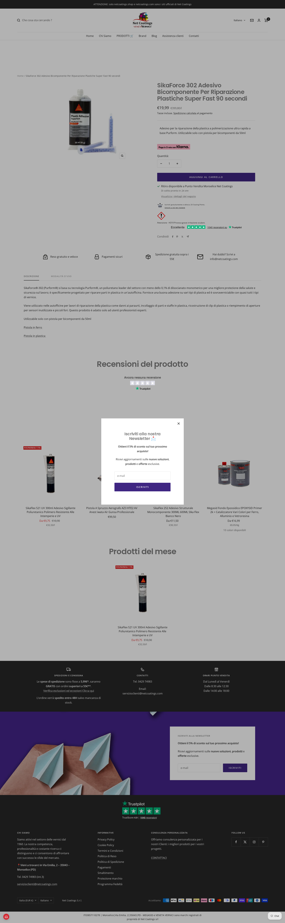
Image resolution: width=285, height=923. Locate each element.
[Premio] (6, 917)
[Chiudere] (178, 423)
